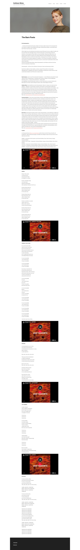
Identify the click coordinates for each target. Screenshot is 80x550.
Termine (61, 3)
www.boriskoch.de (29, 127)
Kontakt (65, 3)
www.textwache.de (29, 94)
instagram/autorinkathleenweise (39, 94)
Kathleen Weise (18, 3)
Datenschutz (15, 542)
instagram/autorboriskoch (37, 127)
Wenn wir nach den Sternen (34, 133)
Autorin (57, 3)
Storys (54, 3)
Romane (50, 3)
